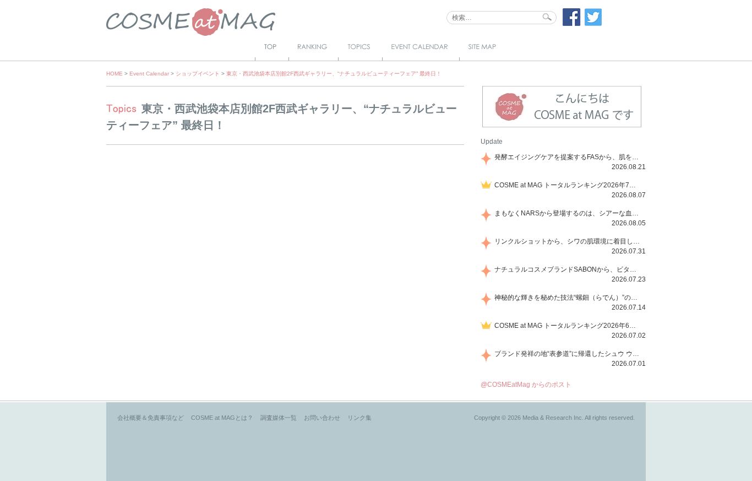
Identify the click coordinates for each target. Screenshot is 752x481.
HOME (114, 74)
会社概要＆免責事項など (150, 417)
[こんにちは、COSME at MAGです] (562, 126)
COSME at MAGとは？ (222, 417)
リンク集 (359, 417)
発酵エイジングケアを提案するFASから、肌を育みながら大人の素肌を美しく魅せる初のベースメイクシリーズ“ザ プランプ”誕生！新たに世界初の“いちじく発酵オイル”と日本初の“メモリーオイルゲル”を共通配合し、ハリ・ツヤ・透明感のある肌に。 (568, 157)
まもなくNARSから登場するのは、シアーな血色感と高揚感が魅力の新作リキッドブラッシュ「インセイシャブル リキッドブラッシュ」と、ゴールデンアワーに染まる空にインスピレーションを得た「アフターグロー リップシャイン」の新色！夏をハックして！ (568, 213)
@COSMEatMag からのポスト (526, 384)
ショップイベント (198, 74)
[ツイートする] (593, 24)
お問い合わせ (322, 417)
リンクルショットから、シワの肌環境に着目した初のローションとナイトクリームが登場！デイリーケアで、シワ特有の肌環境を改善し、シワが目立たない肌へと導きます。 (568, 241)
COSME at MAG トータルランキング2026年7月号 (568, 185)
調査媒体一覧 (278, 417)
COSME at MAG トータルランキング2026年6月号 (568, 325)
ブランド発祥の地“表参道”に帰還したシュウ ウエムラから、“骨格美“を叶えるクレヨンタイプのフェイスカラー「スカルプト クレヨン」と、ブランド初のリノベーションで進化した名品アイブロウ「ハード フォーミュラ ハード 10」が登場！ (568, 354)
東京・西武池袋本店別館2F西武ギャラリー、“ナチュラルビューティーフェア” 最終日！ (334, 74)
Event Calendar (149, 74)
